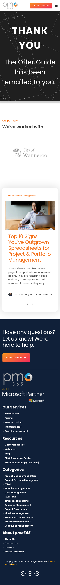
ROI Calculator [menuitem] (13, 426)
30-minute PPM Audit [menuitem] (17, 431)
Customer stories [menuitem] (15, 444)
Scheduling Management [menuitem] (19, 525)
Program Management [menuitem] (18, 521)
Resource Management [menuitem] (18, 505)
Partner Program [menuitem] (14, 551)
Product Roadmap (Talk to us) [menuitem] (22, 462)
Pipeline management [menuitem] (17, 513)
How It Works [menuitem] (12, 413)
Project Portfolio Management (22, 195)
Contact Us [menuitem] (11, 543)
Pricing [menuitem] (9, 418)
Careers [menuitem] (9, 547)
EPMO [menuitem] (8, 484)
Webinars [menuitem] (10, 449)
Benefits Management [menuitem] (17, 488)
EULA (14, 564)
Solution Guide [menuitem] (13, 422)
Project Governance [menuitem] (16, 509)
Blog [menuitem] (7, 453)
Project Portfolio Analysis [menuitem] (19, 517)
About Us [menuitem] (10, 539)
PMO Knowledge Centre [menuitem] (18, 458)
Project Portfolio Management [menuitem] (22, 480)
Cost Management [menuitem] (15, 492)
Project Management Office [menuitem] (20, 476)
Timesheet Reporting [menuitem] (17, 500)
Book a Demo (41, 5)
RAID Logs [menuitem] (10, 496)
